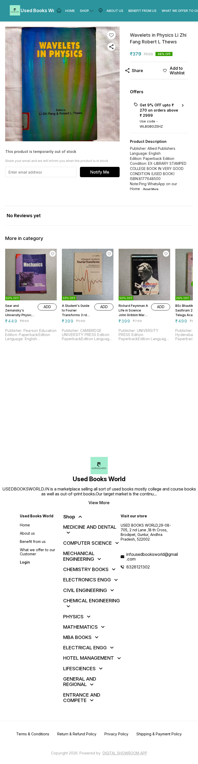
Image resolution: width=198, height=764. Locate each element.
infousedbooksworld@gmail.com (152, 556)
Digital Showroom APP (125, 753)
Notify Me (99, 172)
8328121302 (138, 567)
